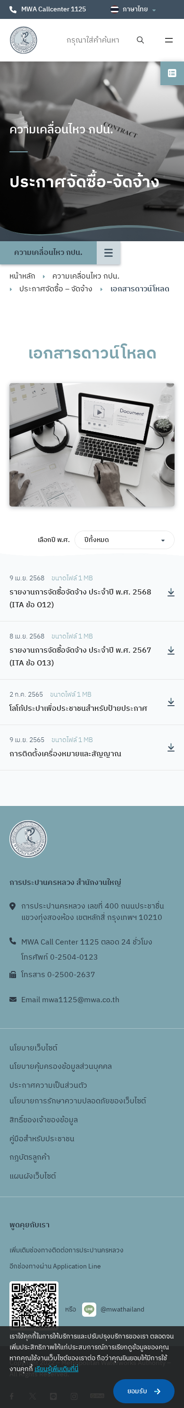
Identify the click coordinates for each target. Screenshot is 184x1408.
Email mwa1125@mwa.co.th (70, 1000)
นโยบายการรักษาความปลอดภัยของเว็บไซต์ (77, 1101)
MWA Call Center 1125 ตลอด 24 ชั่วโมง (86, 942)
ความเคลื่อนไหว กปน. (85, 276)
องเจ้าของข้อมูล (52, 1120)
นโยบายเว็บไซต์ (33, 1048)
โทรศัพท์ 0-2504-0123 (59, 957)
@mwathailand (122, 1309)
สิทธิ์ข (18, 1120)
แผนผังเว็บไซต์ (32, 1176)
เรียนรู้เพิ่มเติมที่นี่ (56, 1369)
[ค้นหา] (140, 40)
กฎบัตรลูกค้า (29, 1157)
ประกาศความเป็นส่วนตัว (48, 1085)
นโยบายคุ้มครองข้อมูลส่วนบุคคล (60, 1066)
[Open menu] (169, 40)
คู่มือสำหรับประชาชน (42, 1139)
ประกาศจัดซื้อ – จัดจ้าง (55, 289)
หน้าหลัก (22, 276)
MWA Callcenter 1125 (53, 9)
